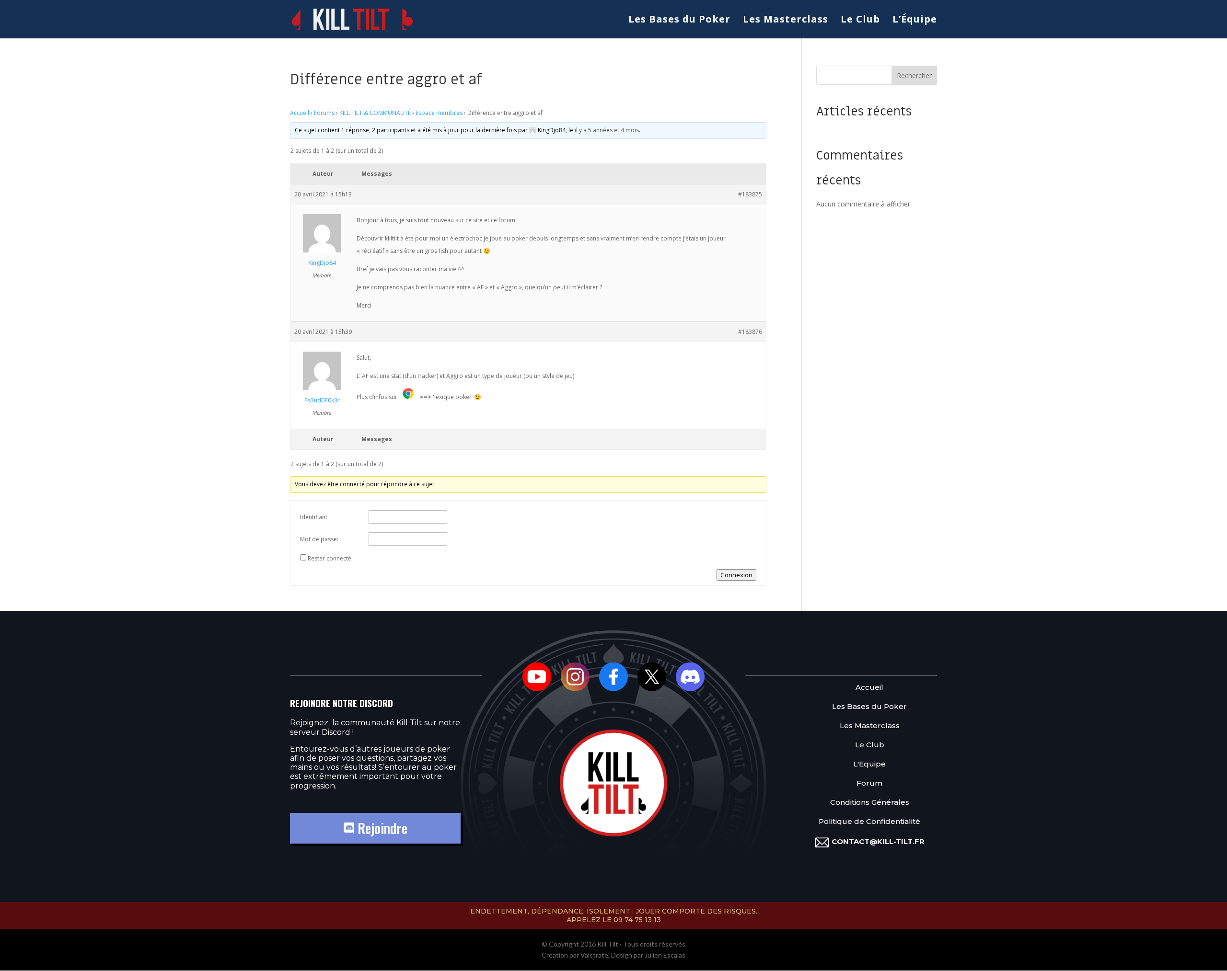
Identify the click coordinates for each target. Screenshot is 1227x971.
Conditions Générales (869, 802)
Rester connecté (329, 558)
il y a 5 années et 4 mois (607, 130)
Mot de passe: (319, 539)
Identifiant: (314, 517)
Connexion (736, 575)
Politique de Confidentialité (869, 821)
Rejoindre (380, 828)
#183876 (750, 332)
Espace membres (439, 113)
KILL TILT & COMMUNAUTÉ (375, 113)
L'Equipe (869, 764)
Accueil (299, 113)
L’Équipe (914, 20)
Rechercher (914, 75)
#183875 (750, 194)
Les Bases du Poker (679, 20)
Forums (324, 113)
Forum (869, 783)
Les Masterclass (785, 20)
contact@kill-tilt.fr (878, 841)
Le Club (860, 20)
